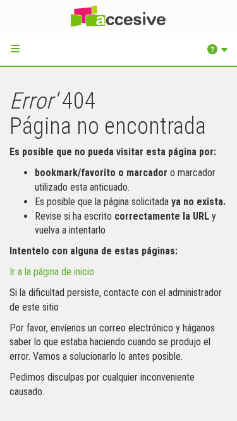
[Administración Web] (118, 16)
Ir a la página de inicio (51, 272)
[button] (15, 48)
